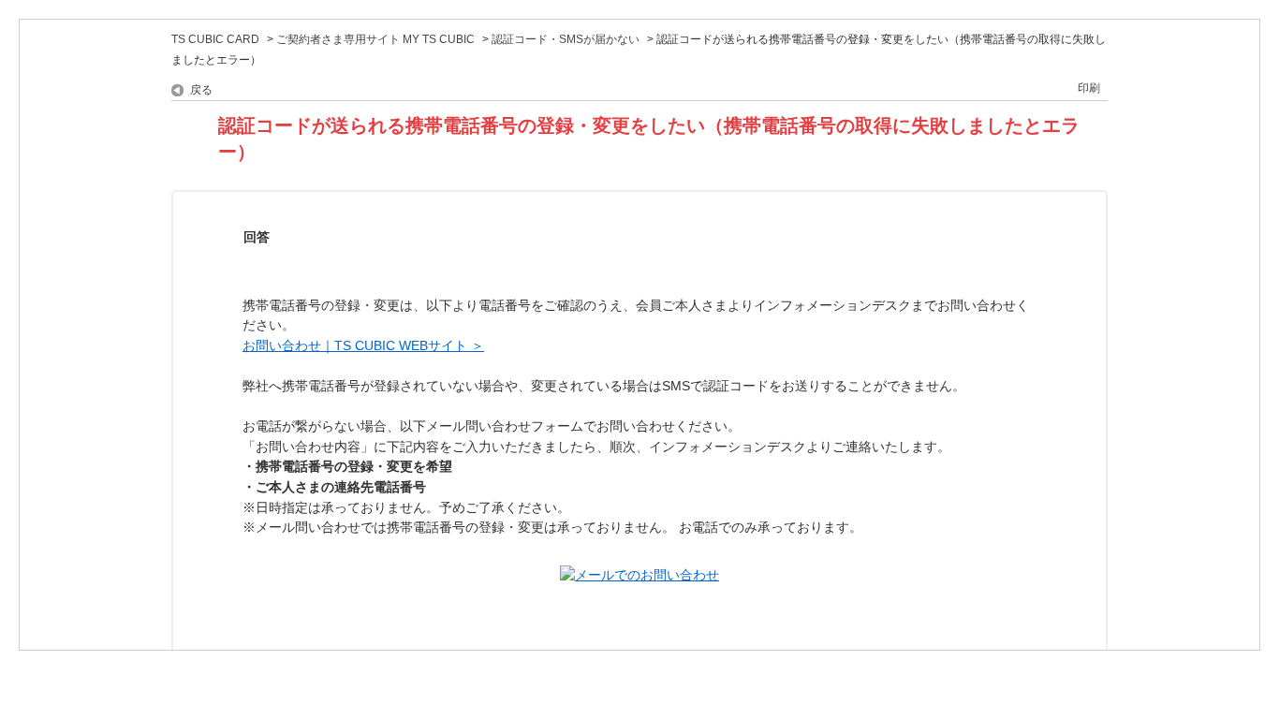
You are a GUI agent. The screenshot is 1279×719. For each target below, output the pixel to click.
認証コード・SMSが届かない (566, 39)
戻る (201, 89)
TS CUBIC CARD (215, 39)
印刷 (1089, 88)
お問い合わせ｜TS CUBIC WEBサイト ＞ (363, 345)
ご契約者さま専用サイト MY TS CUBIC (375, 39)
